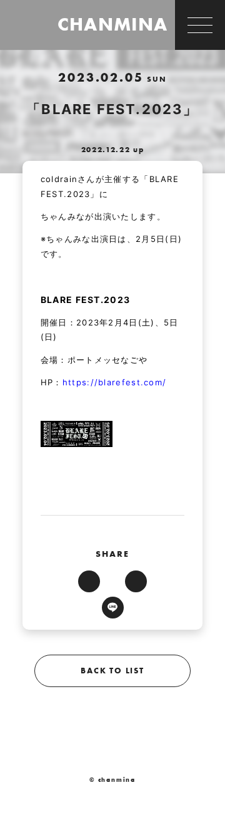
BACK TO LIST (112, 670)
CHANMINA (113, 24)
